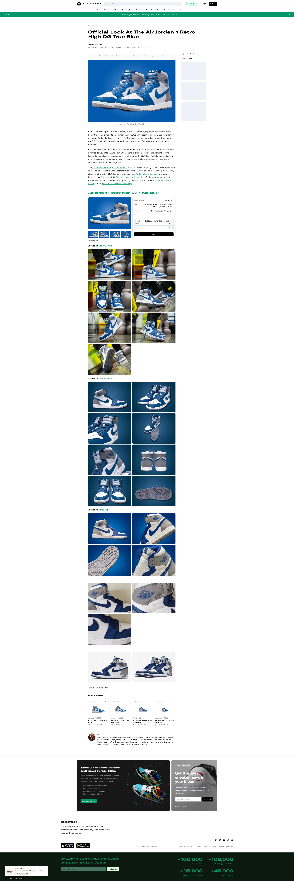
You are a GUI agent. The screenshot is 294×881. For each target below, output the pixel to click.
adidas (179, 10)
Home (90, 26)
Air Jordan (150, 10)
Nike (159, 10)
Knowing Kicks (105, 246)
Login (204, 4)
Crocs (188, 10)
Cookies (221, 847)
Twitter (104, 177)
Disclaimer (229, 847)
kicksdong (103, 510)
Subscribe (207, 799)
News (98, 10)
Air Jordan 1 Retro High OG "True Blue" (123, 192)
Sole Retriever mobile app (128, 177)
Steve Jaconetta (95, 44)
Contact (199, 847)
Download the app (88, 801)
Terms (213, 847)
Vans (196, 10)
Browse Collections (187, 847)
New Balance (169, 10)
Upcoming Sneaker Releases (132, 10)
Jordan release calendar (147, 174)
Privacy (207, 847)
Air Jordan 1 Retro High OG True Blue (109, 167)
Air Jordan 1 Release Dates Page (117, 183)
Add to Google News (191, 54)
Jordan (91, 687)
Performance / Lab (111, 10)
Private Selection (106, 378)
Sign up (212, 4)
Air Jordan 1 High (102, 687)
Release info (154, 234)
